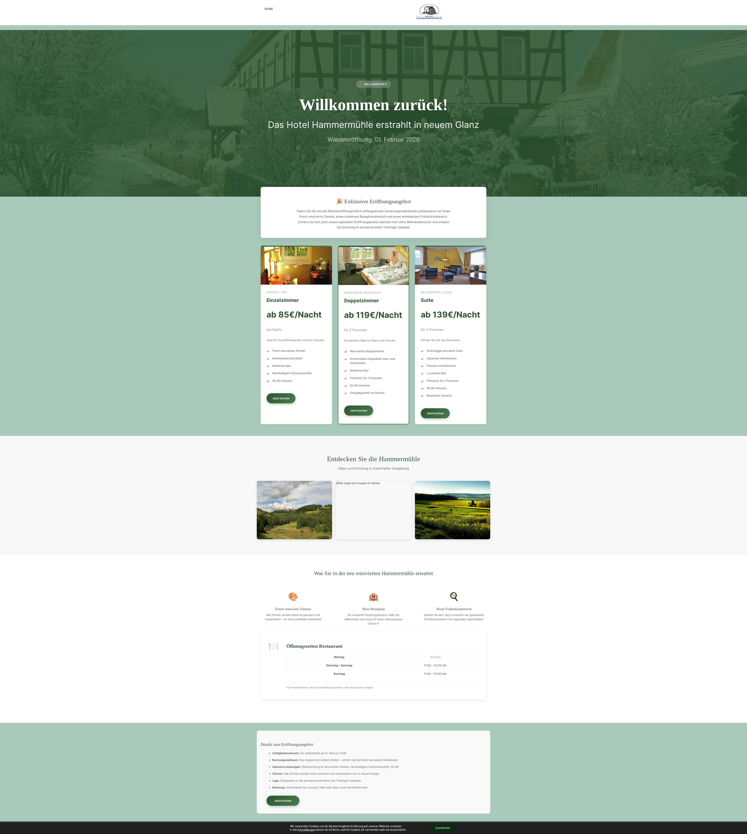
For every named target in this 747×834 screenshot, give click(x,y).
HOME (269, 9)
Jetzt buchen (281, 398)
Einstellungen (306, 829)
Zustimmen (442, 828)
